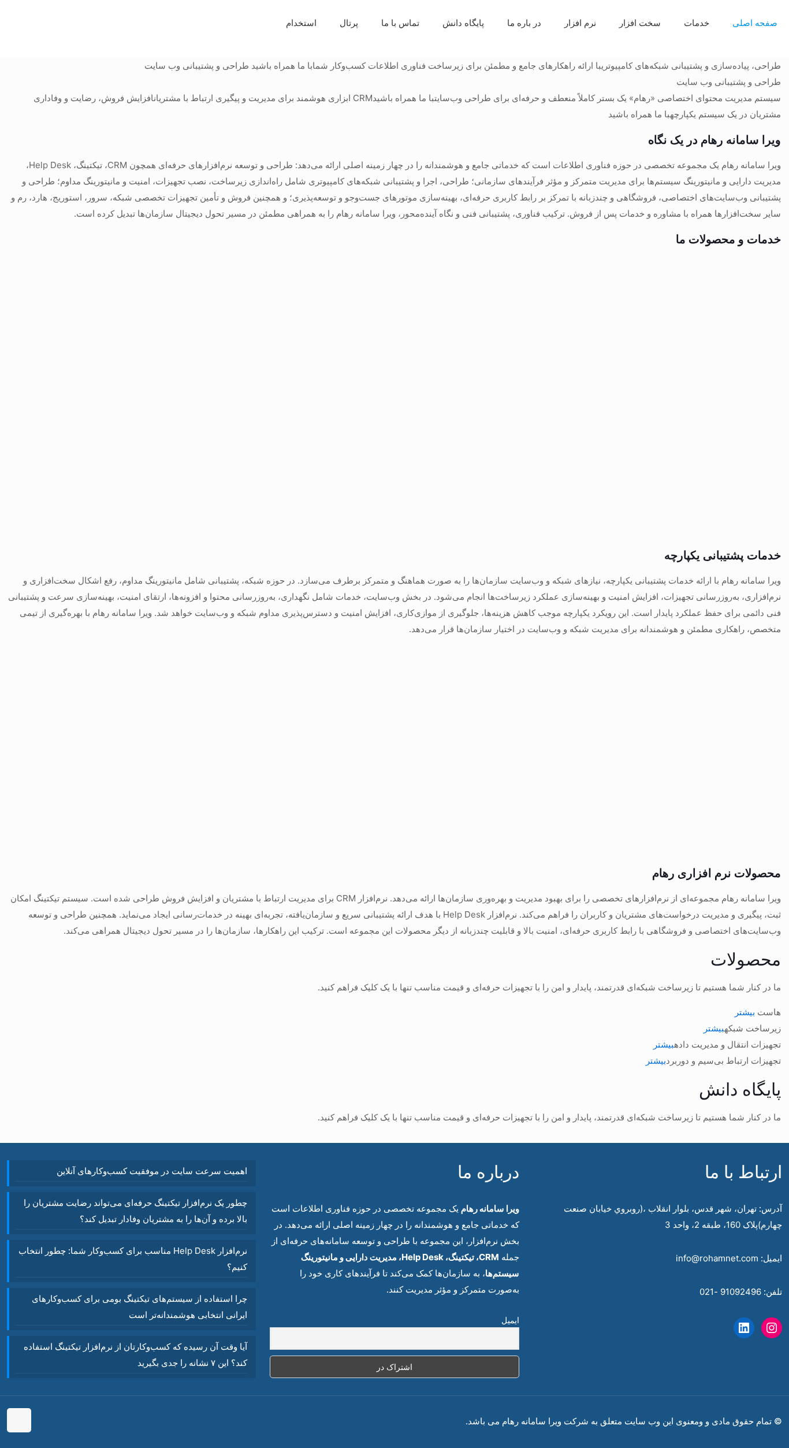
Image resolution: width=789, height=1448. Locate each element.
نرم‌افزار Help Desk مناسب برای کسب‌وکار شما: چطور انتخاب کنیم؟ (132, 1258)
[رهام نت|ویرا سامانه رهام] (29, 40)
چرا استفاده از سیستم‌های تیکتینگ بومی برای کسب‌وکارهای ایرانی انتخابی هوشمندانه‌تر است (139, 1306)
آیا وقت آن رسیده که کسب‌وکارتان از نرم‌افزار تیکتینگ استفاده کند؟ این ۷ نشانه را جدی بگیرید (135, 1354)
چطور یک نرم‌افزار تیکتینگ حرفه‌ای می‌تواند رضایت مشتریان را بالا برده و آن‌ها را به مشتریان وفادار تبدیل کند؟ (135, 1210)
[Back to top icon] (19, 1420)
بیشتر (745, 1012)
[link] (696, 52)
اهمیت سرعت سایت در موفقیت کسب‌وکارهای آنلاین (152, 1170)
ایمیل (510, 1320)
